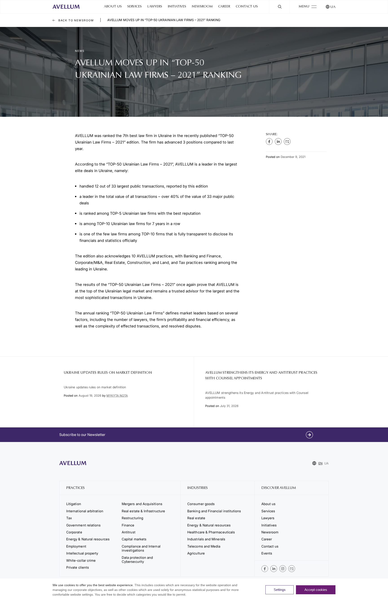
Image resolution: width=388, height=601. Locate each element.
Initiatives (177, 6)
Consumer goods (201, 504)
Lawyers (154, 6)
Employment (76, 546)
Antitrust (128, 532)
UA (332, 7)
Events (266, 553)
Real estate (196, 518)
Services (134, 6)
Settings (280, 590)
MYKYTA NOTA (117, 395)
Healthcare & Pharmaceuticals (211, 532)
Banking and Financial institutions (214, 511)
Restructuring (132, 518)
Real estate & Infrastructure (143, 511)
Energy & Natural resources (88, 539)
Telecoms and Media (203, 546)
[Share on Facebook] (269, 141)
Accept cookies (315, 590)
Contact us (247, 6)
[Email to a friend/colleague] (287, 141)
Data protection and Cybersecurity (137, 559)
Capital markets (134, 539)
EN (320, 463)
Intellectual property (82, 553)
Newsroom (202, 6)
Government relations (83, 525)
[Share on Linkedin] (278, 141)
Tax (69, 518)
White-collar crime (81, 560)
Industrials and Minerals (206, 539)
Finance (128, 525)
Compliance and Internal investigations (141, 548)
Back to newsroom (75, 20)
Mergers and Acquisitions (142, 504)
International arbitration (84, 511)
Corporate (74, 532)
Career (224, 6)
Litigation (73, 504)
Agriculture (196, 553)
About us (113, 6)
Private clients (77, 567)
